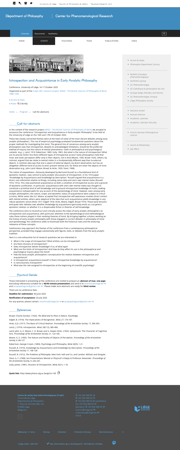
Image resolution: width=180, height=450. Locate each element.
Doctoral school (137, 110)
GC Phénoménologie (139, 84)
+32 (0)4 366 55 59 (87, 404)
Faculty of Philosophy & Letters (73, 4)
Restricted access (106, 432)
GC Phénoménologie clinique (143, 96)
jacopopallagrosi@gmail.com (26, 286)
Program (24, 112)
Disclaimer (62, 432)
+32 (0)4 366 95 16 (86, 395)
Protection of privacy (83, 432)
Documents (40, 34)
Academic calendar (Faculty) (143, 122)
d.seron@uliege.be (84, 410)
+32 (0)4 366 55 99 (96, 407)
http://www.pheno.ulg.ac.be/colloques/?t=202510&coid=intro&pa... (77, 444)
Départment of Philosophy (24, 16)
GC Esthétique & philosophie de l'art (147, 88)
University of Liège (48, 4)
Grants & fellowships (140, 145)
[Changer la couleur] (31, 4)
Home (22, 41)
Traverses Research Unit (101, 4)
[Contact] (25, 4)
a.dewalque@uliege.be (86, 413)
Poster (14, 103)
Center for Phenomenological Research (84, 16)
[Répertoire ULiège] (14, 4)
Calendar (25, 34)
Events (44, 41)
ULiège (20, 444)
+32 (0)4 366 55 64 (86, 401)
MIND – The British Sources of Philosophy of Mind (68, 129)
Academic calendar (139, 118)
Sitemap (46, 432)
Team (89, 41)
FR (164, 34)
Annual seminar (137, 114)
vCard (78, 416)
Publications (111, 41)
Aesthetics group (138, 81)
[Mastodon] (115, 443)
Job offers (134, 149)
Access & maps (137, 60)
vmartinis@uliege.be (94, 283)
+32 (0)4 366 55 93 (86, 398)
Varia (134, 41)
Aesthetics (53, 34)
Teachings (66, 41)
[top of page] (20, 417)
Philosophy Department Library (145, 64)
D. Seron (31, 432)
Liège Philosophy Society (141, 100)
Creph (26, 444)
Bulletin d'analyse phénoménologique (139, 75)
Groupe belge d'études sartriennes (146, 92)
